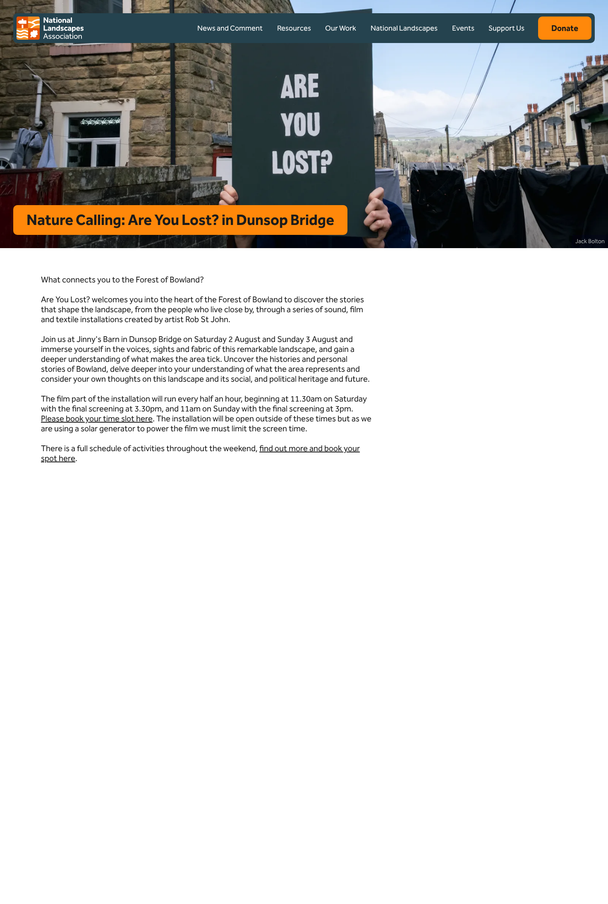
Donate (564, 28)
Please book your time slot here (97, 418)
